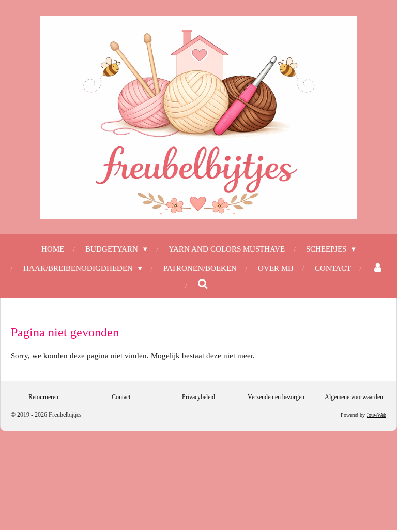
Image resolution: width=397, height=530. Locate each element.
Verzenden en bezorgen (276, 397)
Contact (121, 397)
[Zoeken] (203, 285)
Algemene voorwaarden (354, 397)
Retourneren (43, 397)
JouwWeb (376, 415)
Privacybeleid (198, 397)
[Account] (377, 268)
